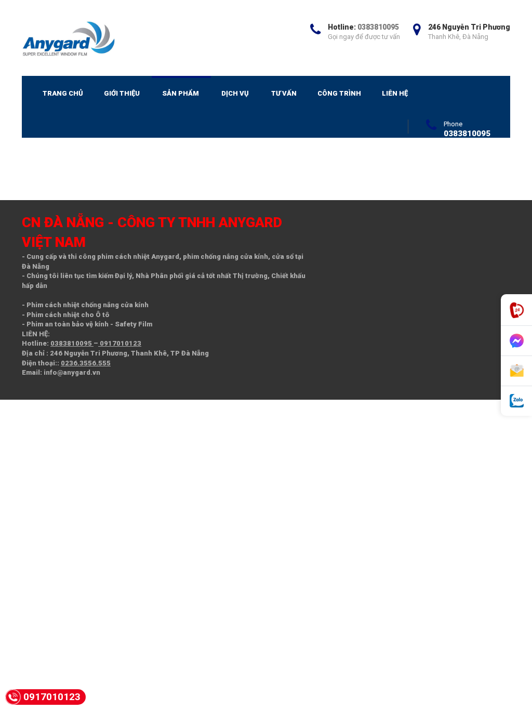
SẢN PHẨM (180, 93)
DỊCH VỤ (235, 93)
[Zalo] (516, 401)
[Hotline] (516, 310)
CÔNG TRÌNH (339, 93)
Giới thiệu (122, 93)
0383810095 (378, 27)
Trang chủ (63, 93)
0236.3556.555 (86, 363)
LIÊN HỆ (395, 93)
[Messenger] (516, 341)
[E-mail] (516, 371)
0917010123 (119, 343)
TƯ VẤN (284, 93)
